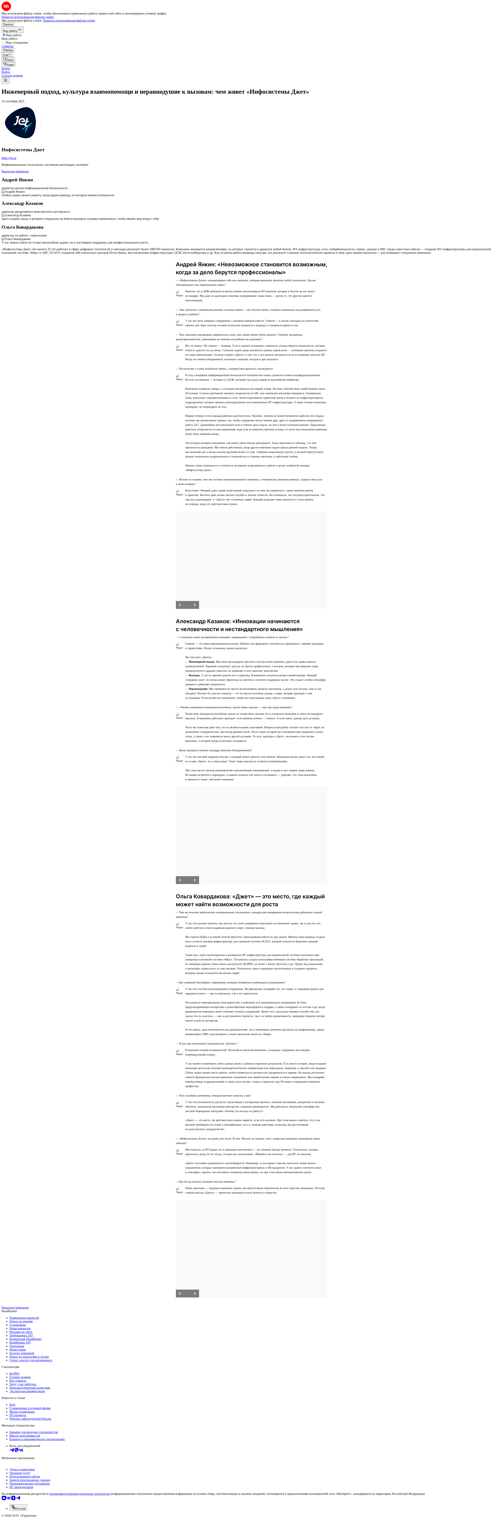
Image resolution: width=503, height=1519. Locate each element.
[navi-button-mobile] (5, 80)
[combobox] (18, 1507)
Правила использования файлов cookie (69, 20)
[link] (8, 59)
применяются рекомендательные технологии (79, 1493)
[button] (6, 68)
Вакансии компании (15, 171)
